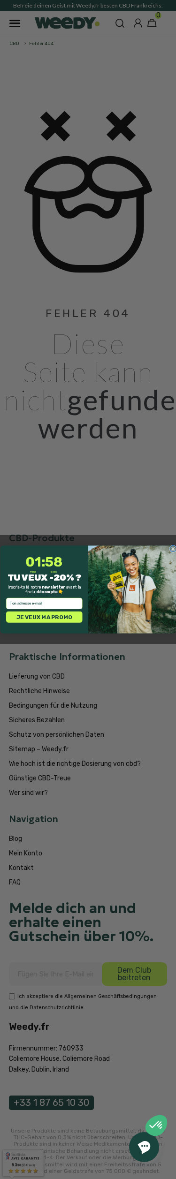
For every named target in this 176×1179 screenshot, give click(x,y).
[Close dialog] (173, 548)
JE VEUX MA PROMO (44, 617)
